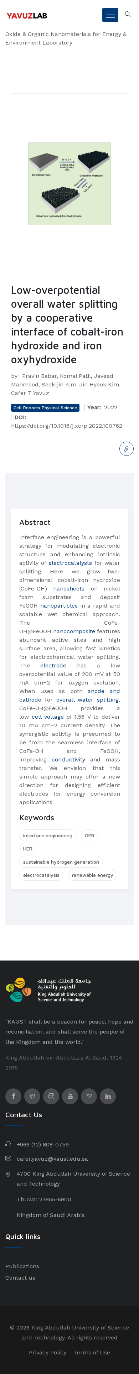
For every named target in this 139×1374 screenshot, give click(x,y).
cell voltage (48, 716)
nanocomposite (74, 631)
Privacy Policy (47, 1352)
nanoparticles (59, 605)
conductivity (68, 759)
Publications (22, 1266)
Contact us (20, 1277)
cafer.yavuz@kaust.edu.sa (52, 1158)
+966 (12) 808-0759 (43, 1144)
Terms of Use (92, 1352)
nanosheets (68, 588)
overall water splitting (87, 699)
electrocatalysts (70, 563)
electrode (53, 665)
